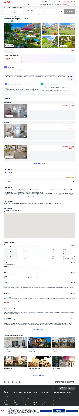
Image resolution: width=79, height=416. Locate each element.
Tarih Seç (70, 107)
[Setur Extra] (71, 5)
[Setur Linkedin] (20, 383)
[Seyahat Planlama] (74, 1)
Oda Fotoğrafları (9, 116)
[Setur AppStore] (60, 383)
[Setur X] (17, 383)
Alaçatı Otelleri (19, 7)
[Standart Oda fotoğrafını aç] (15, 111)
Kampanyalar (50, 4)
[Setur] (7, 2)
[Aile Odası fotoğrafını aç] (15, 131)
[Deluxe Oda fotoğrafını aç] (15, 152)
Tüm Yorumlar (16, 21)
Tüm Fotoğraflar (9, 45)
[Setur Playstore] (70, 383)
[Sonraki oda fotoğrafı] (26, 111)
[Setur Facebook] (9, 383)
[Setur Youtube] (13, 383)
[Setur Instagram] (5, 383)
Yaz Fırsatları (58, 4)
